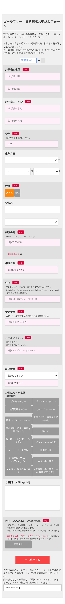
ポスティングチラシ (46, 401)
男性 (10, 192)
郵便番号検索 (13, 254)
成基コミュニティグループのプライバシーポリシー (28, 536)
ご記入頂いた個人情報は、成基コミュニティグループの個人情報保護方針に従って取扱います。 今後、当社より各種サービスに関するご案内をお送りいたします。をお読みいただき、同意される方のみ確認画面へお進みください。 (33, 532)
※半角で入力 (11, 342)
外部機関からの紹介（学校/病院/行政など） (46, 471)
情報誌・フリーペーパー (18, 420)
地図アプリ (45, 450)
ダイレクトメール (46, 409)
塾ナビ (45, 431)
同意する (18, 544)
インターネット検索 (46, 442)
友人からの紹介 (45, 461)
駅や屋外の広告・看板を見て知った (18, 430)
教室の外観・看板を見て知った (46, 419)
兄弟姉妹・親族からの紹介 (18, 471)
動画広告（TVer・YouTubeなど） (18, 460)
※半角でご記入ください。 (17, 345)
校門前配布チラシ (18, 409)
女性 (17, 192)
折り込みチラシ (18, 401)
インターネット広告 (18, 450)
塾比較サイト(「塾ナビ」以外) (18, 441)
